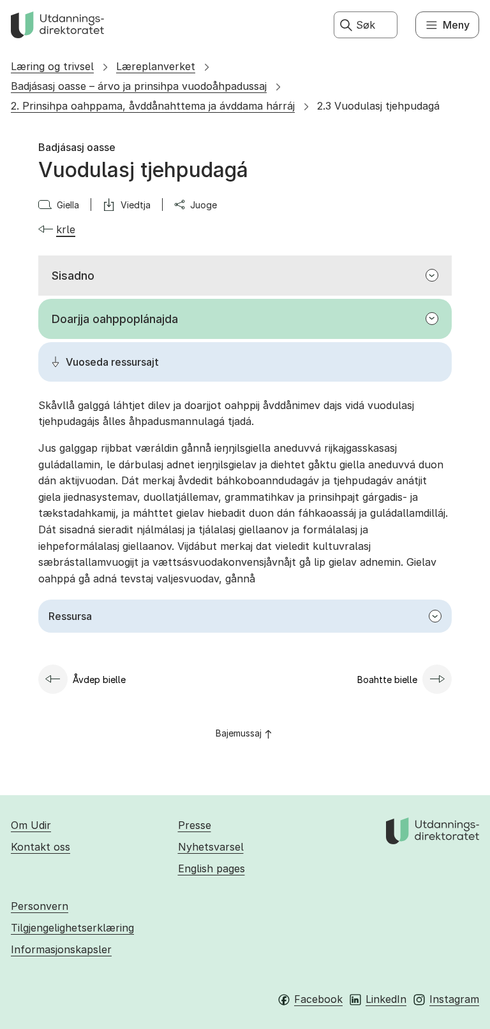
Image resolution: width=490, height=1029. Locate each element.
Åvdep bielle (99, 679)
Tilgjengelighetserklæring (72, 927)
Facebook (318, 999)
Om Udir (31, 825)
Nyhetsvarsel (211, 846)
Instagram (454, 999)
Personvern (39, 906)
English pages (211, 868)
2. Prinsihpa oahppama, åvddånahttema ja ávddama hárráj (153, 105)
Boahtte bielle (387, 679)
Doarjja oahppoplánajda (115, 319)
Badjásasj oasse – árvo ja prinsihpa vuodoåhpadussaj (139, 86)
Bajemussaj (239, 733)
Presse (194, 825)
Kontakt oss (40, 846)
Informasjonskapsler (61, 949)
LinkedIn (386, 999)
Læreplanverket (155, 66)
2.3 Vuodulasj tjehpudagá (378, 105)
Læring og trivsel (52, 66)
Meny (456, 24)
